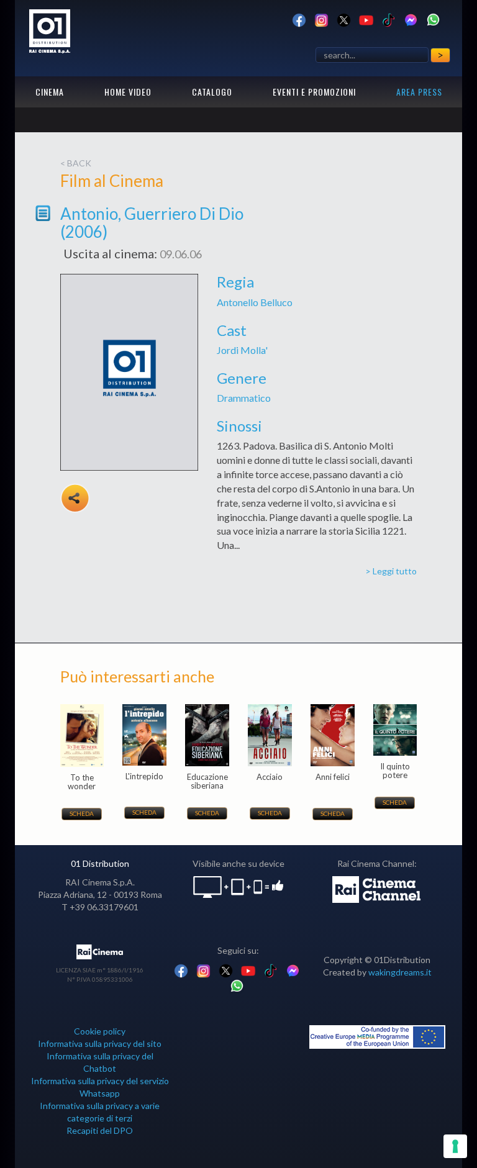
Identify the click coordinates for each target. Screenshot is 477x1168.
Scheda (82, 813)
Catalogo (212, 91)
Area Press (419, 91)
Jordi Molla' (242, 350)
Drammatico (244, 398)
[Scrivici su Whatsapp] (433, 19)
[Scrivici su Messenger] (411, 19)
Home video (128, 91)
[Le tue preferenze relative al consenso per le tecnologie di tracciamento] (455, 1146)
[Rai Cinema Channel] (377, 888)
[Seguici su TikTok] (388, 19)
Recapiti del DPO (99, 1130)
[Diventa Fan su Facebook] (299, 19)
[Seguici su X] (344, 19)
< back (75, 163)
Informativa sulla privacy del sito (99, 1043)
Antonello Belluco (255, 302)
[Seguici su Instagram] (321, 19)
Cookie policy (99, 1031)
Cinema (49, 91)
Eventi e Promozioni (314, 91)
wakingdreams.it (400, 972)
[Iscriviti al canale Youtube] (366, 19)
